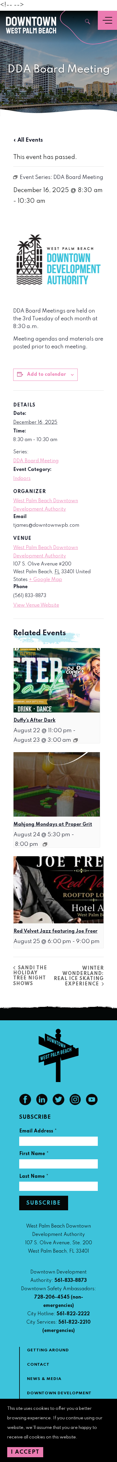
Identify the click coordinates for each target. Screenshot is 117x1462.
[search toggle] (88, 22)
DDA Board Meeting (35, 461)
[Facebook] (25, 1104)
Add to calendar (46, 374)
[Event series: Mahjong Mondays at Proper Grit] (45, 844)
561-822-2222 (73, 1314)
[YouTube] (92, 1104)
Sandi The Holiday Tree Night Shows (30, 976)
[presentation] (57, 680)
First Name (34, 1154)
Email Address (38, 1132)
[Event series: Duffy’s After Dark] (76, 740)
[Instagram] (75, 1104)
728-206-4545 (52, 1297)
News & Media (44, 1379)
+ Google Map (45, 579)
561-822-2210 (74, 1322)
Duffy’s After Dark (35, 720)
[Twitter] (58, 1104)
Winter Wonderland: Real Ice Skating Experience (79, 976)
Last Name (34, 1177)
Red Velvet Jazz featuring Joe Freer (56, 931)
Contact (38, 1365)
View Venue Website (36, 605)
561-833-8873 (70, 1280)
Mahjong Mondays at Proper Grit (53, 824)
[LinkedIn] (42, 1104)
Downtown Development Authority (59, 1396)
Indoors (22, 478)
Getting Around (48, 1350)
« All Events (28, 140)
